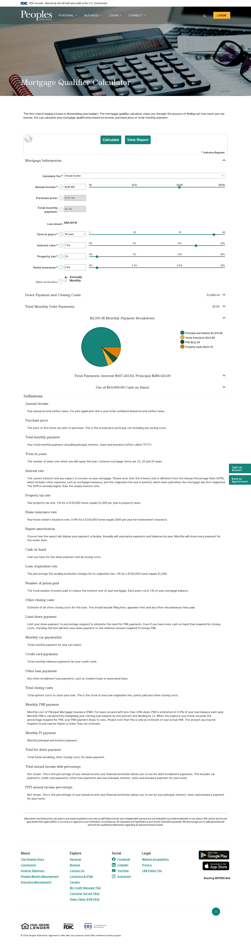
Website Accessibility (155, 859)
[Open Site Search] (204, 15)
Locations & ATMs (81, 876)
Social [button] (116, 853)
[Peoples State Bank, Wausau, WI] (36, 15)
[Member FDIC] (67, 924)
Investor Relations (32, 870)
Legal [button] (146, 853)
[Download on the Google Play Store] (214, 855)
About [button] (25, 853)
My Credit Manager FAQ (85, 887)
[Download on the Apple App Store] (214, 865)
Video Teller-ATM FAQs (85, 899)
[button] (125, 160)
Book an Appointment (241, 480)
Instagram (121, 876)
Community (28, 865)
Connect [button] (136, 15)
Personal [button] (66, 15)
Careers (75, 882)
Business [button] (91, 15)
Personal (75, 859)
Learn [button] (114, 15)
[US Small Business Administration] (95, 926)
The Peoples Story (32, 859)
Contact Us (77, 870)
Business (75, 865)
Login (223, 15)
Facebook (121, 859)
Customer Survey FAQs (84, 893)
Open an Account (241, 468)
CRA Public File (152, 870)
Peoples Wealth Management (40, 876)
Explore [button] (75, 853)
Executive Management (36, 882)
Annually (76, 277)
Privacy (147, 865)
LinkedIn (121, 865)
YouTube (121, 870)
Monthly (75, 280)
